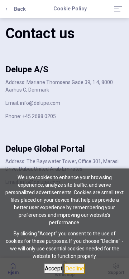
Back (20, 9)
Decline (74, 268)
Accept (53, 268)
